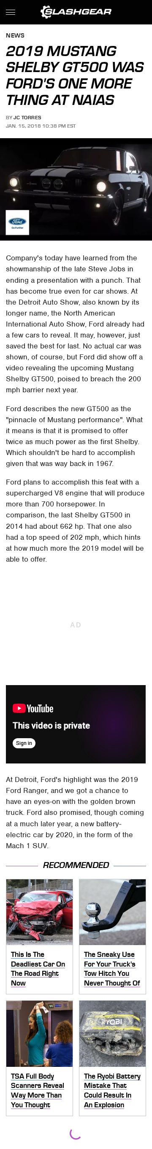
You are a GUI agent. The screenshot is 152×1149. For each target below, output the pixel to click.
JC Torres (27, 118)
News (15, 36)
